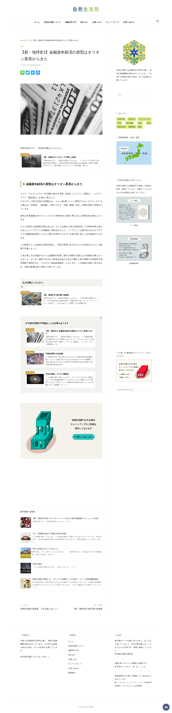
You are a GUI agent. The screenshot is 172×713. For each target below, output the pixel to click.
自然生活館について (52, 22)
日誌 (140, 123)
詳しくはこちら (84, 437)
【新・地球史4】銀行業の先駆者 (87, 609)
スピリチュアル (144, 119)
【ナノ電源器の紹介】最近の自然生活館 (49, 534)
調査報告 (132, 127)
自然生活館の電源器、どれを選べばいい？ (39, 609)
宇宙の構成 (37, 564)
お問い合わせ (128, 22)
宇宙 (22, 47)
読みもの (84, 22)
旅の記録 (129, 123)
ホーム (37, 22)
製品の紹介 (122, 127)
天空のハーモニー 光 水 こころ (130, 667)
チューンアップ (112, 22)
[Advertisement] (61, 482)
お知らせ (131, 119)
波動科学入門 (70, 22)
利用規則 (71, 673)
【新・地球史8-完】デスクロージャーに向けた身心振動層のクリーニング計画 (65, 518)
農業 (139, 127)
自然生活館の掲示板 (124, 654)
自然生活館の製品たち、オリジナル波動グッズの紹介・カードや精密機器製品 (65, 579)
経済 (148, 123)
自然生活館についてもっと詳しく (35, 657)
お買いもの (97, 22)
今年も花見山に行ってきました (45, 549)
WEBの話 (121, 119)
